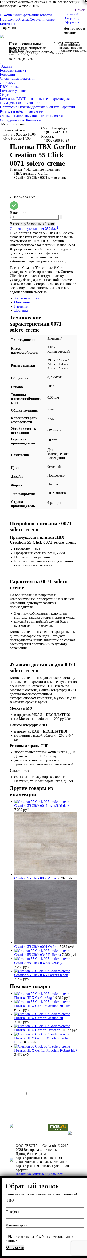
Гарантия (21, 306)
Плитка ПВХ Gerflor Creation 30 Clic (42, 1006)
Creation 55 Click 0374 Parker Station (41, 975)
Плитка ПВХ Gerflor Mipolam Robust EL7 (45, 1050)
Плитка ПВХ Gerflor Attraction (37, 1030)
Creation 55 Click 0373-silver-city (38, 963)
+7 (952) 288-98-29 (65, 57)
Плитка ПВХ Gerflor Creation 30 (38, 1018)
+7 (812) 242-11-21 (65, 47)
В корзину (71, 18)
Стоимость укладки (34, 229)
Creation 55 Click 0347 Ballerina (38, 955)
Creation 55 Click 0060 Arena (36, 878)
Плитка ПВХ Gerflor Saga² (34, 998)
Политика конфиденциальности (40, 1174)
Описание (22, 302)
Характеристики (26, 298)
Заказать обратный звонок (0, 63)
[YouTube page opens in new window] (13, 1112)
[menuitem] (9, 15)
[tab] (45, 298)
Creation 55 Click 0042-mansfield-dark (41, 806)
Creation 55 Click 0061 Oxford (36, 946)
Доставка (21, 310)
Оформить (71, 22)
